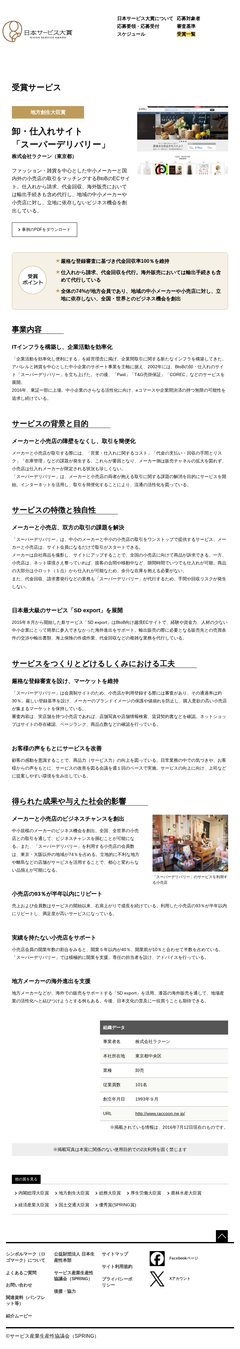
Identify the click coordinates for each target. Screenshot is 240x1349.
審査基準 (186, 26)
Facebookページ (183, 1258)
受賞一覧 (186, 34)
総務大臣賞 (110, 1192)
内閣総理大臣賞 (33, 1192)
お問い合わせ (19, 1284)
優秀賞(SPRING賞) (117, 1204)
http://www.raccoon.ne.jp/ (160, 1113)
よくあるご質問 (21, 1272)
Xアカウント (180, 1279)
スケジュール (131, 34)
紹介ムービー (19, 1315)
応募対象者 (188, 18)
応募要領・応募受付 (138, 26)
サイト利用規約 (117, 1266)
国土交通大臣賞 (74, 1204)
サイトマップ (115, 1253)
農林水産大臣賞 (186, 1192)
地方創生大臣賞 (74, 1192)
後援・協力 (65, 1291)
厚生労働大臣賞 (146, 1192)
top (222, 1236)
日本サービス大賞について (145, 18)
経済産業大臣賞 (33, 1204)
